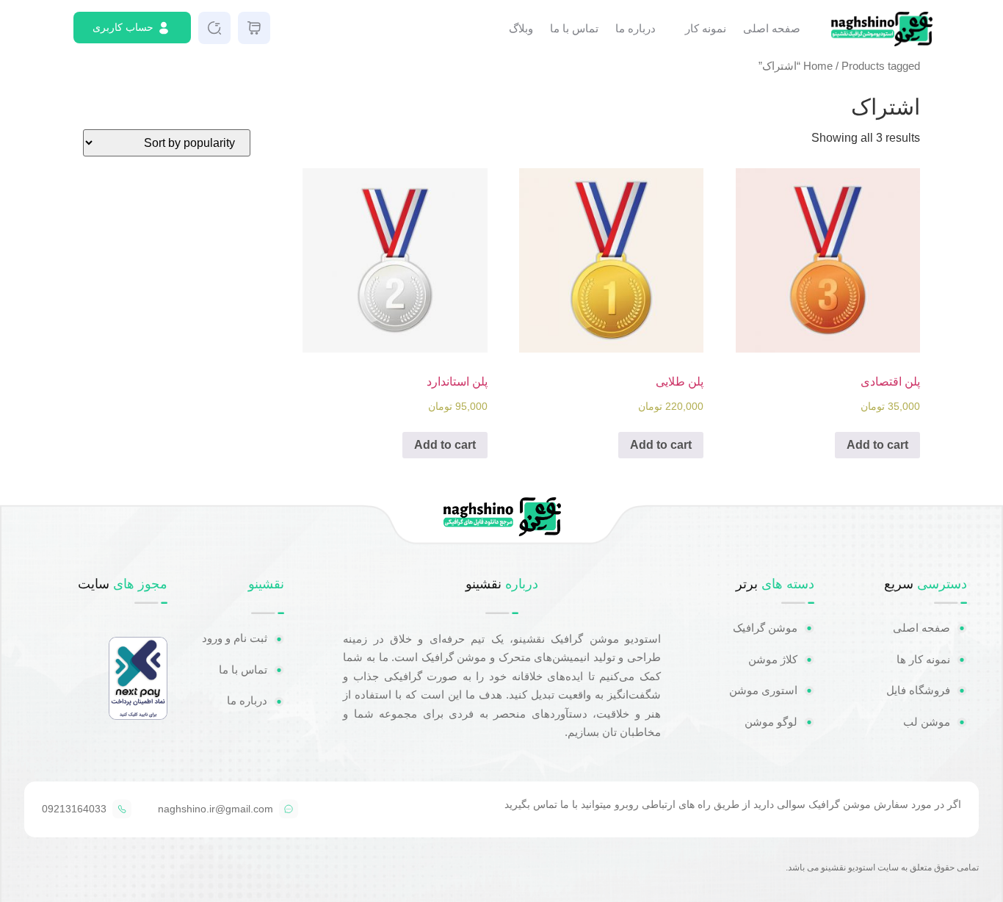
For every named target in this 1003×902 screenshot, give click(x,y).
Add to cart (877, 445)
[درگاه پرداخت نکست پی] (138, 716)
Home (818, 66)
